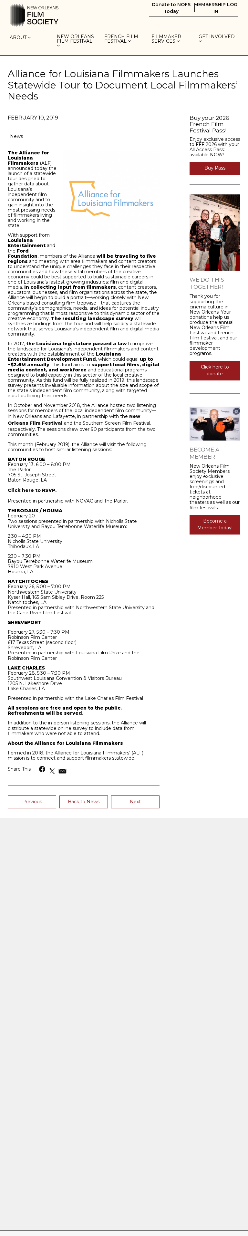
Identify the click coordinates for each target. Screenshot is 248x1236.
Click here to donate (215, 370)
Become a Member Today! (214, 524)
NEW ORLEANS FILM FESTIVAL (75, 39)
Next (135, 802)
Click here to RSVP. (32, 490)
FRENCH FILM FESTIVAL (121, 38)
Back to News (83, 802)
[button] (42, 769)
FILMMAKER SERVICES (166, 38)
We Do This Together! (207, 283)
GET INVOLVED (217, 36)
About (19, 37)
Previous (32, 802)
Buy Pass (214, 168)
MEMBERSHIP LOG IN (215, 8)
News (16, 136)
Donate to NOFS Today (171, 8)
